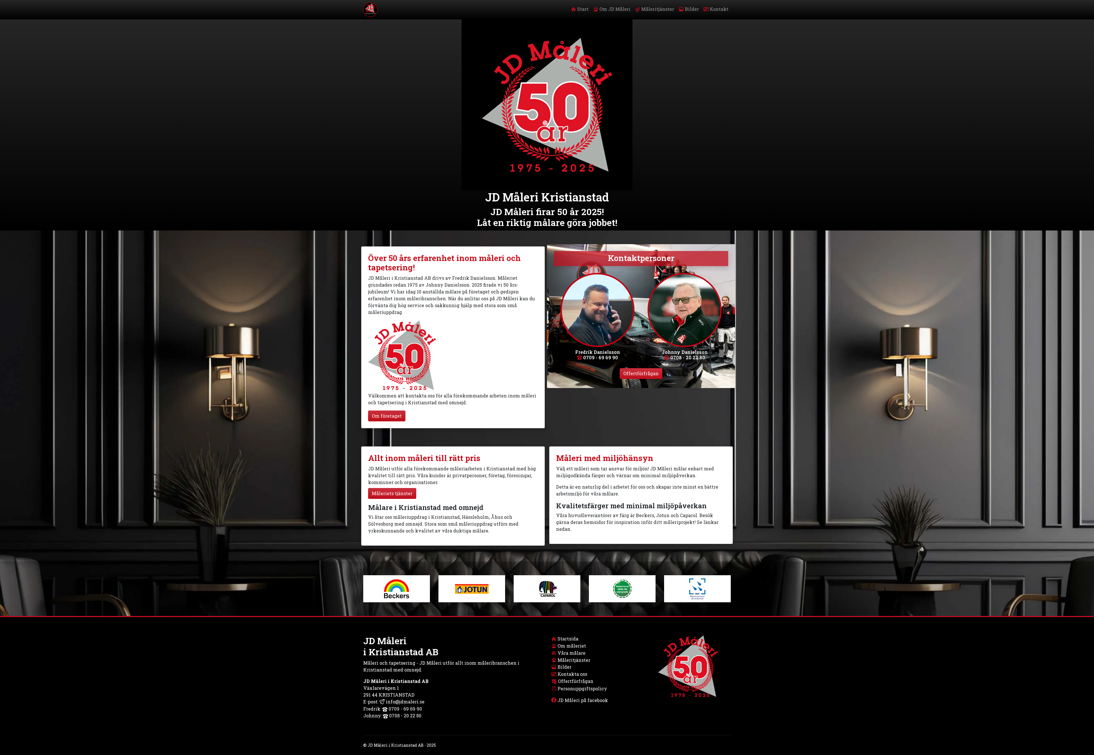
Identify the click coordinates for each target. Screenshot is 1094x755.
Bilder (691, 9)
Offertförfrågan (641, 373)
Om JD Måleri (614, 9)
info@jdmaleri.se (404, 702)
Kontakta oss (572, 674)
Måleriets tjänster (392, 493)
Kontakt (718, 9)
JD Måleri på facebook (583, 700)
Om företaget (387, 416)
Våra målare (571, 653)
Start (582, 9)
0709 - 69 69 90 (600, 358)
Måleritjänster (657, 9)
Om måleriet (572, 646)
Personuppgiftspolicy (582, 688)
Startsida (568, 639)
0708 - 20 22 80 (687, 358)
